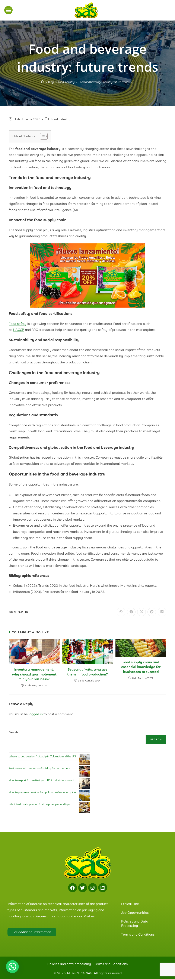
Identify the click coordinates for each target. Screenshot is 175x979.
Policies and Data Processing (134, 923)
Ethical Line (130, 904)
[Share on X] (141, 612)
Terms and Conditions (138, 934)
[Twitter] (82, 887)
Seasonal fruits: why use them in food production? (87, 671)
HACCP (18, 329)
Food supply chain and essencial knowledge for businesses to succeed (141, 667)
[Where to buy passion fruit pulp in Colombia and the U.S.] (84, 759)
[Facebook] (72, 887)
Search (13, 732)
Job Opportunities (135, 912)
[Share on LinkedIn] (162, 612)
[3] (87, 275)
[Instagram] (92, 887)
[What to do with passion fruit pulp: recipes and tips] (84, 807)
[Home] (42, 82)
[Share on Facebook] (131, 612)
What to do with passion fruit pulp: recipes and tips (39, 804)
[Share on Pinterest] (151, 612)
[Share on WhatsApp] (121, 612)
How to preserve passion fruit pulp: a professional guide (42, 792)
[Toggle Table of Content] (42, 136)
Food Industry (61, 119)
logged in (36, 714)
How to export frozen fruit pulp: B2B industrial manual (41, 780)
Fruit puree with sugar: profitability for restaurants (39, 768)
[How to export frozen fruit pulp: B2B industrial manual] (84, 783)
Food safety (17, 323)
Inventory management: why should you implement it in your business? (34, 674)
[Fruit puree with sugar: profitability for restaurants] (84, 771)
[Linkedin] (102, 887)
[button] (8, 10)
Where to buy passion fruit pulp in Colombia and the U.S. (42, 756)
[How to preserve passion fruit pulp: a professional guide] (84, 795)
